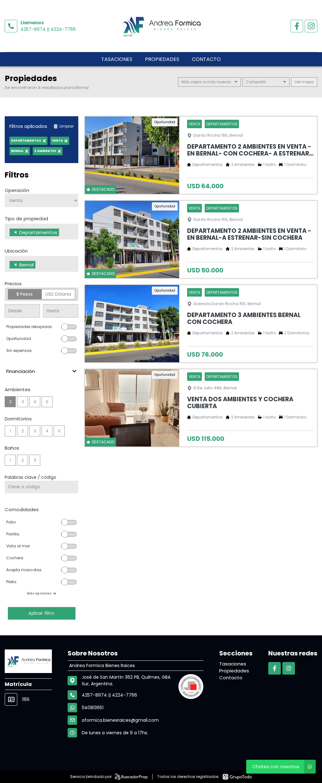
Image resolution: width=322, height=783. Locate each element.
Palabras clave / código (30, 477)
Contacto (206, 59)
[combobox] (41, 231)
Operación (17, 190)
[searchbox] (62, 233)
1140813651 (92, 707)
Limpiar (66, 126)
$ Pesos (24, 294)
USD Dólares (58, 294)
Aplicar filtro (41, 613)
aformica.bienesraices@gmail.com (120, 720)
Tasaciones (116, 59)
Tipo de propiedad (26, 218)
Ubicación (16, 251)
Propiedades (162, 59)
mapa (307, 82)
